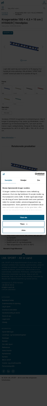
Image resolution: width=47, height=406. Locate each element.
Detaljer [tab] (24, 180)
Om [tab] (38, 180)
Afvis (23, 230)
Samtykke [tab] (8, 180)
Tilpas (22, 224)
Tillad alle (23, 217)
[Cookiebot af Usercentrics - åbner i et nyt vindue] (34, 174)
